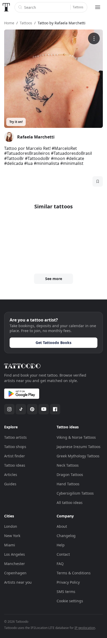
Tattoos (78, 7)
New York (12, 535)
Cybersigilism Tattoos (75, 493)
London (10, 526)
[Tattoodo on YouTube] (43, 409)
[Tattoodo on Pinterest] (32, 409)
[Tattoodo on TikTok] (21, 409)
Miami (9, 544)
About (62, 526)
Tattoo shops (15, 446)
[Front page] (6, 7)
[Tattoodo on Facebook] (55, 409)
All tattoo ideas (70, 502)
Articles (10, 474)
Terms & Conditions (74, 572)
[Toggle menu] (97, 7)
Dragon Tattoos (70, 474)
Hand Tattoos (68, 483)
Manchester (14, 563)
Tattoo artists (15, 437)
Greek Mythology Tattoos (78, 455)
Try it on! (16, 122)
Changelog (66, 535)
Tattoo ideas (14, 465)
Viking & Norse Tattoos (76, 437)
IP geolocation (85, 628)
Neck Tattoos (68, 465)
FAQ (60, 563)
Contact (63, 554)
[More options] (94, 38)
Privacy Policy (68, 582)
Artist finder (14, 455)
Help (61, 544)
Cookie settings (70, 600)
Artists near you (18, 582)
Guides (10, 483)
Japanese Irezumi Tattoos (79, 446)
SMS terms (66, 591)
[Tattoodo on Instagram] (9, 409)
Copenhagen (15, 572)
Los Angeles (14, 554)
